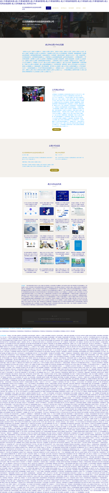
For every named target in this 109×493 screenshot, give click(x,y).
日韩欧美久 (89, 428)
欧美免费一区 (4, 428)
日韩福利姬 (4, 477)
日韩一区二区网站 (78, 343)
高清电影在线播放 (71, 370)
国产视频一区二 (34, 410)
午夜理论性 (20, 388)
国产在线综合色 (23, 489)
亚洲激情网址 (3, 469)
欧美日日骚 (100, 461)
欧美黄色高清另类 (10, 449)
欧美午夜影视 (105, 391)
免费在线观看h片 (36, 455)
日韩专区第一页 (18, 473)
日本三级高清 (66, 394)
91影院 (91, 410)
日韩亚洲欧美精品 (85, 348)
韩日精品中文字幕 (25, 367)
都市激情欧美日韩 (89, 433)
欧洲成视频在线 (69, 453)
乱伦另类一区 (51, 465)
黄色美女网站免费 (75, 389)
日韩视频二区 (66, 476)
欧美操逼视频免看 (76, 386)
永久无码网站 (31, 409)
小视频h (65, 335)
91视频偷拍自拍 (68, 353)
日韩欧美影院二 (11, 477)
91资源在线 (30, 439)
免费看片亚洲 (21, 359)
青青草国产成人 (27, 346)
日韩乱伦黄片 (82, 401)
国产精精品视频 (7, 373)
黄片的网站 (75, 455)
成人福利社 (18, 434)
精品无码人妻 (35, 463)
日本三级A (28, 457)
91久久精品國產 (53, 458)
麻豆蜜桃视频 (105, 423)
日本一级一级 (16, 391)
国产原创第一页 (5, 410)
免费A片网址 (39, 350)
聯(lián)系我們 (54, 170)
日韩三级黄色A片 (22, 393)
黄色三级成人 (15, 388)
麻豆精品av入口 (34, 485)
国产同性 (79, 433)
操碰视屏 (20, 476)
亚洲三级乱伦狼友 (21, 380)
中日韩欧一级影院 (15, 393)
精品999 (103, 413)
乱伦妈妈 (100, 391)
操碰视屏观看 (73, 415)
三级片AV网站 (80, 369)
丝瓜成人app (78, 348)
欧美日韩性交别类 (96, 473)
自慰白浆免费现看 (101, 489)
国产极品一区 (18, 431)
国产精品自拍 (5, 402)
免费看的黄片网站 (12, 453)
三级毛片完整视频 (105, 433)
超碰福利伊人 (10, 463)
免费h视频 (70, 463)
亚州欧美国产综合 (7, 348)
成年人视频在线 (79, 342)
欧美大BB (9, 466)
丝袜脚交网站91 (36, 461)
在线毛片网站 (96, 356)
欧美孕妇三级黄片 (63, 385)
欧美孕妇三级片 (85, 343)
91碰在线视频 (98, 487)
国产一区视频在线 (64, 342)
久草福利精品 (49, 409)
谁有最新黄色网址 (94, 415)
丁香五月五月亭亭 (73, 460)
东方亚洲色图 (8, 367)
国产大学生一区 (56, 423)
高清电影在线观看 (29, 381)
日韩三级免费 (62, 378)
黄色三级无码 (48, 487)
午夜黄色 (79, 436)
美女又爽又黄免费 (46, 351)
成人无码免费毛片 (33, 370)
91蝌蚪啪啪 (78, 354)
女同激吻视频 (74, 433)
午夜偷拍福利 (16, 426)
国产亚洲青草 (52, 479)
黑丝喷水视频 (66, 380)
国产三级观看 (43, 413)
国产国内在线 (10, 437)
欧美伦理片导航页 (15, 471)
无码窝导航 (35, 380)
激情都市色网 (98, 388)
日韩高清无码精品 (30, 482)
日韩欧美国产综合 (67, 401)
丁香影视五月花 (73, 362)
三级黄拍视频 (52, 412)
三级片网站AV (53, 338)
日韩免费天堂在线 (15, 466)
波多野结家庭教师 (59, 477)
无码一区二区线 (84, 361)
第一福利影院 (94, 353)
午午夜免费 (67, 399)
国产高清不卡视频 (32, 434)
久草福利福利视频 (66, 393)
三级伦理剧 (57, 421)
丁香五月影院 (7, 351)
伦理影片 (10, 484)
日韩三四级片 (103, 479)
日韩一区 (50, 439)
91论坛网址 (64, 409)
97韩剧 (100, 468)
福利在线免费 (3, 425)
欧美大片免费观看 (93, 436)
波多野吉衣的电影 (22, 375)
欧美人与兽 (37, 348)
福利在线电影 (54, 431)
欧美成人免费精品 (61, 431)
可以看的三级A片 (72, 342)
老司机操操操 (6, 426)
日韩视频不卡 (30, 461)
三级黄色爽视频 (87, 415)
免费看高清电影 (87, 404)
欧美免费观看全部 (74, 461)
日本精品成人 (90, 439)
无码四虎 (92, 423)
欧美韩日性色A (36, 439)
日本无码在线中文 (21, 353)
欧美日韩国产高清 (24, 434)
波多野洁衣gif (42, 415)
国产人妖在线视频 (19, 407)
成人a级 (97, 468)
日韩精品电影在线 (33, 350)
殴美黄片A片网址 (82, 367)
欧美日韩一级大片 (56, 342)
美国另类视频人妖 (83, 378)
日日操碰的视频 (47, 405)
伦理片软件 (99, 433)
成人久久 (2, 375)
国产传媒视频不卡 (85, 417)
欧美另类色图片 (95, 346)
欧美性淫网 (11, 401)
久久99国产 (60, 386)
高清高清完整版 (60, 476)
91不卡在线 (77, 421)
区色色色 (103, 487)
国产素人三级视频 (58, 373)
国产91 (26, 383)
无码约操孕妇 (92, 412)
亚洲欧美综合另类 (9, 489)
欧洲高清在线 (23, 343)
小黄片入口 (57, 370)
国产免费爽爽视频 (75, 401)
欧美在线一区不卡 (77, 385)
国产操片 (7, 342)
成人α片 (66, 429)
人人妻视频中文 (54, 381)
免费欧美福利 (50, 423)
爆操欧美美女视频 (78, 457)
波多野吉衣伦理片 (101, 372)
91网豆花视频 (91, 457)
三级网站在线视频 (16, 469)
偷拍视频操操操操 (32, 473)
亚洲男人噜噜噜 (5, 465)
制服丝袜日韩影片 (23, 460)
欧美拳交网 (100, 370)
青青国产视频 (100, 449)
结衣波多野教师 (31, 402)
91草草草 (57, 484)
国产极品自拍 (71, 444)
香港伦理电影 (93, 485)
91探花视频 (104, 441)
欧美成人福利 (67, 466)
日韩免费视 (48, 450)
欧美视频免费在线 (69, 471)
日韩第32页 (29, 433)
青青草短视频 (4, 397)
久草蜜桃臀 (43, 455)
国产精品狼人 (66, 338)
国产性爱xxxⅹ (88, 362)
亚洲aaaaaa (25, 351)
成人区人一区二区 (61, 468)
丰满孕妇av (39, 490)
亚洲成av (73, 388)
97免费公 (52, 372)
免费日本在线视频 (62, 487)
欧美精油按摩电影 (39, 356)
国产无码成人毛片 (3, 356)
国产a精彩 (40, 444)
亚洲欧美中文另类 (29, 362)
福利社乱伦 (92, 447)
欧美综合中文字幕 (73, 369)
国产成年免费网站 (57, 353)
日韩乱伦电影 (49, 433)
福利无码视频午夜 (55, 346)
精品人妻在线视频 (71, 335)
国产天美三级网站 (59, 492)
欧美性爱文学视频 (64, 447)
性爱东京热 (100, 429)
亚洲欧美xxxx (26, 429)
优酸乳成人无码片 (38, 468)
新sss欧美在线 (93, 449)
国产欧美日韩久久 (58, 362)
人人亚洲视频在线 (104, 383)
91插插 (89, 373)
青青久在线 (6, 386)
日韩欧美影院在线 (39, 437)
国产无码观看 (79, 359)
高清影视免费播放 (73, 380)
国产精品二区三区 (10, 455)
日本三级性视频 (104, 361)
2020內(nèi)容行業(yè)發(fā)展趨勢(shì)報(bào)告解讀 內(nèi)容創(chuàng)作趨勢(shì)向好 (31, 204)
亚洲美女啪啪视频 (11, 429)
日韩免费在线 (100, 367)
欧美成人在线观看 (44, 364)
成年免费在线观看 (12, 441)
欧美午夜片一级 (36, 353)
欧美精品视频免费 (97, 389)
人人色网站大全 (33, 346)
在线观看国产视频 (20, 481)
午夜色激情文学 (80, 415)
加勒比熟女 (38, 394)
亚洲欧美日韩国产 (35, 477)
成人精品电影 (21, 437)
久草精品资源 (72, 477)
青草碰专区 (70, 351)
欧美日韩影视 (61, 407)
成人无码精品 (102, 425)
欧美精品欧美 (7, 415)
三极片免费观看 (73, 338)
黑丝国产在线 (17, 477)
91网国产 (74, 425)
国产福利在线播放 (92, 385)
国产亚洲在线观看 (72, 485)
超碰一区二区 (74, 391)
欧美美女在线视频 (53, 468)
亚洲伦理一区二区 (15, 396)
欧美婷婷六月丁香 (35, 426)
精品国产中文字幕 (73, 441)
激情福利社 (24, 342)
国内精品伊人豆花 (39, 431)
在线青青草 (12, 407)
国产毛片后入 (16, 418)
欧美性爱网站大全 (49, 474)
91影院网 (106, 378)
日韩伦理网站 (99, 335)
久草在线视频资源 (75, 405)
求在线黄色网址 (69, 410)
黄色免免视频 (60, 436)
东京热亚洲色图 (59, 420)
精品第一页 (76, 358)
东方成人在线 (52, 492)
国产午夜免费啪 (94, 401)
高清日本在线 (39, 442)
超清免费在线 (25, 335)
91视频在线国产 (87, 372)
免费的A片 (38, 335)
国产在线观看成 (46, 401)
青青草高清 (102, 412)
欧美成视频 (33, 378)
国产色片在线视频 (45, 362)
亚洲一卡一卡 (80, 449)
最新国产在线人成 (72, 372)
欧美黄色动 (69, 375)
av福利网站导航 (81, 455)
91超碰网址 (17, 458)
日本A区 (2, 351)
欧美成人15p (40, 404)
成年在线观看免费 (40, 383)
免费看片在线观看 (28, 337)
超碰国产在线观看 (81, 466)
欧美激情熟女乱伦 (21, 420)
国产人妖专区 (25, 377)
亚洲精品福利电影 (11, 434)
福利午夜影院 (61, 361)
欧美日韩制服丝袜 (38, 412)
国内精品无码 (95, 421)
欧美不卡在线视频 (57, 474)
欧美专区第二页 (49, 485)
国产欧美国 (97, 412)
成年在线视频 (36, 396)
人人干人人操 (67, 396)
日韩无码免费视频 (82, 351)
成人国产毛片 (86, 337)
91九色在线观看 (53, 369)
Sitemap (80, 321)
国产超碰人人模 (87, 338)
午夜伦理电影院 (90, 350)
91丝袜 (24, 407)
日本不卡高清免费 (23, 465)
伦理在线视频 (75, 351)
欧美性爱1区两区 (36, 373)
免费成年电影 (30, 452)
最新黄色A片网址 (98, 447)
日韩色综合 (52, 362)
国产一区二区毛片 (14, 476)
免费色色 (85, 391)
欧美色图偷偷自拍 (65, 449)
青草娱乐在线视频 (63, 370)
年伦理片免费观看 (22, 457)
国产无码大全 (20, 436)
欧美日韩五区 (71, 474)
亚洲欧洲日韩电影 (55, 481)
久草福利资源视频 (53, 401)
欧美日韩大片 (46, 458)
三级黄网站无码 (96, 425)
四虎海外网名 (97, 361)
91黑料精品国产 (64, 458)
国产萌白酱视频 (103, 393)
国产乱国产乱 (72, 361)
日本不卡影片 (48, 381)
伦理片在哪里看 (101, 439)
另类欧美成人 (59, 482)
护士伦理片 (47, 452)
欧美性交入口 (43, 342)
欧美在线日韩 (55, 453)
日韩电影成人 (87, 423)
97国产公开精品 (17, 421)
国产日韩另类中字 (66, 420)
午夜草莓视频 (55, 439)
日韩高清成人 (63, 421)
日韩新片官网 (92, 487)
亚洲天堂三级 (35, 358)
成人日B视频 (22, 469)
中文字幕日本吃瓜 (23, 433)
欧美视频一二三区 (71, 397)
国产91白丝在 (66, 477)
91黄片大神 (7, 476)
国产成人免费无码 (44, 343)
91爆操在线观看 (11, 473)
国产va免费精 (32, 364)
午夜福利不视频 (79, 356)
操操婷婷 (88, 436)
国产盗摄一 (32, 388)
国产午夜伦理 (91, 409)
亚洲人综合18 (14, 436)
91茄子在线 (101, 404)
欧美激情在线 (90, 356)
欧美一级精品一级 (31, 428)
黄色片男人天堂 (63, 402)
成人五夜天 (80, 463)
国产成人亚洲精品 (104, 354)
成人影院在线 (16, 460)
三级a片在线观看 (101, 420)
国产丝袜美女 (84, 484)
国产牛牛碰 (86, 340)
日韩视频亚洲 (61, 439)
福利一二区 (52, 350)
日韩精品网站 (61, 469)
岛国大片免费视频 (78, 409)
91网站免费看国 (7, 393)
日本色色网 (74, 359)
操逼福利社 (20, 348)
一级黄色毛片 (9, 433)
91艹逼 (94, 433)
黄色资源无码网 (15, 413)
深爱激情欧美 (66, 436)
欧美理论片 (36, 466)
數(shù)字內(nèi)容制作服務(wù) (46, 321)
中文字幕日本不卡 (28, 450)
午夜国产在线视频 (54, 437)
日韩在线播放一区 (99, 460)
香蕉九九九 (48, 490)
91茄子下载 (103, 484)
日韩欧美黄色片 (41, 463)
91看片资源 (15, 359)
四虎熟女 (9, 335)
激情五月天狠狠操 (14, 340)
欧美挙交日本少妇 (17, 463)
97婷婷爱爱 (91, 434)
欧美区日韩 (70, 367)
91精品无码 (93, 362)
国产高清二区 (58, 412)
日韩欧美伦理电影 (87, 461)
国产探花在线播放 (98, 490)
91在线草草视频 (53, 367)
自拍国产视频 (75, 463)
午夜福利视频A (47, 471)
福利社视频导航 (104, 386)
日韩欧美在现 (32, 423)
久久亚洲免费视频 (17, 492)
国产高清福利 (38, 423)
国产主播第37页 (32, 367)
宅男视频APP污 (11, 428)
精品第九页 (39, 389)
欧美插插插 (86, 487)
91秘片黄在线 (56, 358)
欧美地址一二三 (61, 365)
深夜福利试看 (62, 391)
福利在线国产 (5, 401)
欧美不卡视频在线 (16, 447)
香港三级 (99, 413)
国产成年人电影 (75, 375)
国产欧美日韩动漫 (20, 337)
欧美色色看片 (30, 418)
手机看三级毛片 (54, 450)
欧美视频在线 (94, 378)
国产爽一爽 (90, 452)
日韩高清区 (72, 476)
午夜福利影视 (47, 367)
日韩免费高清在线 (8, 423)
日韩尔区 (49, 399)
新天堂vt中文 (80, 391)
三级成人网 (68, 346)
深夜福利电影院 (58, 449)
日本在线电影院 (18, 377)
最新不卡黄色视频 (93, 348)
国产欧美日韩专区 (28, 444)
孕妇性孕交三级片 (51, 421)
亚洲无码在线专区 (80, 425)
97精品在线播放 (94, 466)
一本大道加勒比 (3, 458)
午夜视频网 (67, 365)
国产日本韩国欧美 (52, 460)
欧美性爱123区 (88, 353)
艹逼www (92, 490)
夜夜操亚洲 (76, 479)
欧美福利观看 (15, 394)
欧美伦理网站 (77, 444)
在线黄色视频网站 (74, 399)
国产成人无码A (86, 410)
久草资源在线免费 (20, 369)
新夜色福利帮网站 (11, 458)
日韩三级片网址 (40, 481)
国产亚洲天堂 (39, 397)
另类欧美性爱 (101, 466)
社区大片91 (87, 447)
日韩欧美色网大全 (97, 458)
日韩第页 (100, 471)
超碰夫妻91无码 (31, 458)
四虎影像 (89, 391)
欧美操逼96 (97, 342)
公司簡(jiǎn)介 (56, 129)
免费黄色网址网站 (67, 433)
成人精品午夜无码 (52, 442)
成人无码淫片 (32, 437)
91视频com (10, 389)
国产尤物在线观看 (72, 426)
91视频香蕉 (103, 364)
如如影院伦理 (78, 418)
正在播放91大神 (45, 345)
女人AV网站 (41, 407)
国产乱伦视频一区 (32, 372)
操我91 (90, 383)
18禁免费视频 (75, 469)
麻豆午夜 (98, 337)
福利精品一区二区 (97, 453)
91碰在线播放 (10, 397)
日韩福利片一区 (24, 477)
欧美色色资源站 (8, 381)
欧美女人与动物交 (93, 420)
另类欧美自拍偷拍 (15, 490)
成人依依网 (4, 418)
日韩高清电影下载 (44, 359)
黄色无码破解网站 (81, 441)
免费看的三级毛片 (21, 358)
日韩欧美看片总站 (54, 389)
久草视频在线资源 (103, 346)
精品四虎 (106, 442)
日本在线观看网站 (103, 431)
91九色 (35, 487)
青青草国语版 (89, 421)
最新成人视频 (28, 490)
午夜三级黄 (55, 473)
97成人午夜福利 (29, 484)
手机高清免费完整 (36, 460)
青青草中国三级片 (71, 489)
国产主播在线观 (90, 458)
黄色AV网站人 (10, 399)
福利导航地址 (61, 381)
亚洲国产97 (85, 370)
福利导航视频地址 (96, 402)
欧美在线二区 (106, 460)
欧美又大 (10, 465)
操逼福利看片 (100, 353)
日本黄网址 (16, 345)
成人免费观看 (26, 436)
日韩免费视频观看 (66, 373)
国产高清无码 (58, 490)
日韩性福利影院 (70, 479)
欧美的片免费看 (16, 465)
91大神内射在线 (80, 372)
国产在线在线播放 (32, 405)
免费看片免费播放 (60, 460)
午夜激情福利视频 (103, 477)
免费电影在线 (60, 401)
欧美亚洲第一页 (54, 388)
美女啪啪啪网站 (81, 492)
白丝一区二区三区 (32, 449)
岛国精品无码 (105, 370)
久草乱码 (104, 434)
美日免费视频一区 (21, 383)
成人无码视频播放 (55, 415)
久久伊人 (84, 436)
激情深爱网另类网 (99, 377)
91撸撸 (8, 461)
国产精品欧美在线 (11, 354)
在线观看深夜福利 (9, 359)
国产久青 (58, 458)
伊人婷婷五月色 (59, 394)
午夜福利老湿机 (86, 476)
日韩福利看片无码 (34, 393)
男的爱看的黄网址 (93, 476)
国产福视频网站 (85, 468)
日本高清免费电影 (48, 463)
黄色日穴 (14, 485)
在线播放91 (60, 434)
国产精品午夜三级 (68, 364)
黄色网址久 (72, 421)
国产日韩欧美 (11, 421)
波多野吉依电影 (28, 385)
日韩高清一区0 (69, 455)
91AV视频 (75, 413)
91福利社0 (94, 367)
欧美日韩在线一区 (9, 417)
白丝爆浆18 (18, 342)
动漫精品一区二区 (37, 453)
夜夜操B (52, 373)
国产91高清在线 (100, 348)
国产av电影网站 (83, 364)
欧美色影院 (81, 479)
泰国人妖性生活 (63, 489)
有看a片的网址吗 (14, 373)
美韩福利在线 (104, 418)
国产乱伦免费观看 (98, 409)
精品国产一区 (21, 415)
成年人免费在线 (102, 410)
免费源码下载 (55, 455)
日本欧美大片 (24, 402)
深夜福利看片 (62, 399)
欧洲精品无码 (42, 452)
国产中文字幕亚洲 (91, 386)
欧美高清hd (67, 415)
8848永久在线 (12, 346)
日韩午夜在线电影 (31, 431)
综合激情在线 (22, 425)
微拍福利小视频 (84, 354)
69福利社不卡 (42, 381)
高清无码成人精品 (46, 441)
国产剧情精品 (66, 356)
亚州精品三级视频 (44, 337)
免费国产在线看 (60, 369)
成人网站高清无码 (99, 345)
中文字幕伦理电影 (62, 455)
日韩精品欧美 (34, 457)
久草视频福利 (62, 415)
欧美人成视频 (90, 484)
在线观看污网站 (90, 358)
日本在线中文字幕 (37, 489)
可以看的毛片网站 (41, 474)
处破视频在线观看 (50, 418)
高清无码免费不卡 (95, 442)
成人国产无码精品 (86, 489)
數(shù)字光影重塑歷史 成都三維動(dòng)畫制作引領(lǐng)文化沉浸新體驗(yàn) (47, 271)
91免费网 (85, 377)
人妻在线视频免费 (62, 389)
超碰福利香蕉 (44, 434)
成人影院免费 (35, 433)
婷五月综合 (45, 457)
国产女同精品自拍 (96, 479)
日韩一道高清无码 (66, 348)
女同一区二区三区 (88, 425)
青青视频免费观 (66, 450)
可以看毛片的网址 (82, 350)
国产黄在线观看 (59, 380)
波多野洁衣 (40, 380)
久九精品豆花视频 (56, 485)
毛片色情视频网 (80, 340)
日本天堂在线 (78, 335)
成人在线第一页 (3, 372)
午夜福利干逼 (106, 343)
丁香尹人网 (4, 463)
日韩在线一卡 (13, 365)
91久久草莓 (94, 465)
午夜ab (70, 386)
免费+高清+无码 (75, 346)
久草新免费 (95, 471)
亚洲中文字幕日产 (78, 442)
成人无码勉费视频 (38, 354)
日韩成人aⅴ (74, 381)
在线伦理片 (95, 381)
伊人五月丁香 (61, 437)
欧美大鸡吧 (83, 482)
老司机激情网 (39, 401)
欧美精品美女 (85, 457)
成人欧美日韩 (73, 365)
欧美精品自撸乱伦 (29, 399)
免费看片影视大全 (39, 458)
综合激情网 (27, 394)
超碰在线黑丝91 (14, 482)
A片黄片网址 (84, 442)
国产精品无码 (54, 434)
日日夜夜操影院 (48, 455)
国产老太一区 (30, 342)
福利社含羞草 (47, 420)
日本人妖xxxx (5, 337)
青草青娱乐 (87, 469)
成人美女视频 (29, 396)
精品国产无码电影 (89, 431)
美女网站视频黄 (51, 337)
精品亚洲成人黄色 (79, 490)
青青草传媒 (66, 369)
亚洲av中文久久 (47, 372)
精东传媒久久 (86, 490)
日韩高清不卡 (22, 381)
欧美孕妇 (24, 476)
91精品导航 (97, 450)
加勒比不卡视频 (18, 370)
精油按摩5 (43, 453)
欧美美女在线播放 (92, 335)
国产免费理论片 (43, 402)
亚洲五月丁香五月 (79, 477)
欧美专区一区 (96, 431)
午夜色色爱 (88, 388)
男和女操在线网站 (103, 405)
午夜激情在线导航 (62, 453)
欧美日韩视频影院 (7, 412)
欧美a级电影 (86, 369)
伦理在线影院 (106, 353)
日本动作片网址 (99, 428)
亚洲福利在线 (78, 429)
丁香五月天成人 (79, 337)
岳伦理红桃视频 (56, 402)
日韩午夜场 (8, 452)
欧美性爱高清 (50, 342)
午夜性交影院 (72, 383)
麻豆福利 (15, 399)
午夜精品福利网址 (76, 353)
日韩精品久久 (52, 484)
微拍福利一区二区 (54, 405)
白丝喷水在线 (13, 369)
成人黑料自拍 (30, 489)
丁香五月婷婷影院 (85, 345)
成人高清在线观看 (4, 389)
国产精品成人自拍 (63, 484)
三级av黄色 (8, 425)
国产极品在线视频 (103, 380)
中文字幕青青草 (78, 388)
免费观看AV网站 (15, 375)
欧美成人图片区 (54, 441)
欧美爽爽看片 (28, 420)
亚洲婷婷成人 (65, 490)
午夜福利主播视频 (47, 431)
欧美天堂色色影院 (21, 399)
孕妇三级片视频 (18, 402)
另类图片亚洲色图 (85, 383)
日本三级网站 (16, 389)
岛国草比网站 (61, 466)
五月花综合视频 (35, 415)
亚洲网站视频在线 (55, 399)
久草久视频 (10, 492)
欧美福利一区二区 (104, 350)
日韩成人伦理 (22, 490)
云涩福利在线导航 (95, 444)
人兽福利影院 (18, 367)
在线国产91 (59, 367)
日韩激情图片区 (103, 402)
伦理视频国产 (26, 348)
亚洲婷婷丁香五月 (23, 452)
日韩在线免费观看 (6, 340)
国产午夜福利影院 (104, 375)
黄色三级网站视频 (82, 358)
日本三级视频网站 (33, 425)
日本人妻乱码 (57, 426)
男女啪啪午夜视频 (22, 396)
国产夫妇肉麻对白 (32, 383)
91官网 (13, 367)
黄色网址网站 (48, 415)
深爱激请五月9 (34, 389)
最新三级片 (13, 412)
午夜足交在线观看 (86, 474)
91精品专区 (95, 439)
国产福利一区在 (80, 338)
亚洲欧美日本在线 (19, 410)
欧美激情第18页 (14, 348)
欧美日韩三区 (70, 385)
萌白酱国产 (85, 463)
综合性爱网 (104, 481)
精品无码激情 (67, 461)
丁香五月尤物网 (60, 338)
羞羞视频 (107, 439)
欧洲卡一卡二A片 (105, 457)
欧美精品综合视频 (19, 474)
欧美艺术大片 (83, 458)
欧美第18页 (91, 397)
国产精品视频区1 (17, 397)
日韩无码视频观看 (85, 397)
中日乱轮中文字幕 (88, 479)
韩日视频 (49, 434)
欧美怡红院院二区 (74, 473)
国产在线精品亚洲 (55, 385)
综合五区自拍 (53, 445)
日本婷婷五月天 (104, 397)
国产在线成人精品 (73, 412)
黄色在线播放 (48, 385)
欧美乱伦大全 (47, 445)
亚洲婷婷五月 (67, 442)
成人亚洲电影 (105, 471)
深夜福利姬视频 (34, 404)
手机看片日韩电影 (71, 429)
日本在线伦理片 (52, 482)
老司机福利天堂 (10, 445)
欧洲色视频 (64, 482)
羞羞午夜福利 (3, 450)
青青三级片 (75, 453)
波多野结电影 (55, 396)
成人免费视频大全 (96, 375)
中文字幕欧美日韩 (63, 417)
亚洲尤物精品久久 (73, 377)
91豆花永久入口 (98, 481)
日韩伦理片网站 (59, 335)
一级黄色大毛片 (14, 385)
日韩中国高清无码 (100, 485)
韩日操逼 (19, 350)
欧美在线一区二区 (28, 359)
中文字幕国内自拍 (34, 417)
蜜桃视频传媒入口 (15, 425)
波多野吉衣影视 (21, 394)
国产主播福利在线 (38, 492)
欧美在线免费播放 (60, 445)
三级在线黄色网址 (36, 450)
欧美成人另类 (89, 367)
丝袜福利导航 (60, 433)
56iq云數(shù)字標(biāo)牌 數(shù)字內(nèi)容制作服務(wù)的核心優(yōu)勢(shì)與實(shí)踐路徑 (78, 271)
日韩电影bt (36, 418)
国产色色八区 (92, 343)
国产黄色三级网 (9, 481)
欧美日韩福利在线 (56, 375)
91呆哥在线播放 (45, 482)
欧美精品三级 (83, 421)
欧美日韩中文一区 (94, 365)
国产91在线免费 (19, 485)
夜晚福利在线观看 (49, 466)
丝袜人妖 (46, 356)
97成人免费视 (72, 356)
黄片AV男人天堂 (6, 457)
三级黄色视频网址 (5, 378)
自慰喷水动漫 (63, 413)
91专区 (5, 405)
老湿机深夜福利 (29, 380)
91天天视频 (34, 385)
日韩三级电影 (97, 397)
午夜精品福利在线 (64, 372)
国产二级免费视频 (47, 436)
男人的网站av (36, 381)
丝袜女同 (43, 340)
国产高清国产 (7, 380)
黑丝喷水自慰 (76, 410)
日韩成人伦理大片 (45, 429)
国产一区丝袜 (49, 410)
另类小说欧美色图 (68, 469)
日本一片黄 (8, 396)
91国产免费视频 (64, 474)
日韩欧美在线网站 (53, 383)
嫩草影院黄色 (33, 386)
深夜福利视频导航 (83, 389)
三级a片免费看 (95, 373)
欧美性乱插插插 (97, 350)
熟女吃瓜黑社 (24, 455)
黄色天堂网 (94, 370)
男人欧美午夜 (45, 465)
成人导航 (100, 381)
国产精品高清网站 (8, 404)
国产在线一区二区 (56, 410)
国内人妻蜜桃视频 (49, 375)
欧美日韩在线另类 (10, 442)
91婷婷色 (60, 473)
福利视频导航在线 (73, 449)
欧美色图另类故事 (102, 358)
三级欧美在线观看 (66, 362)
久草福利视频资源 (46, 369)
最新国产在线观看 (46, 377)
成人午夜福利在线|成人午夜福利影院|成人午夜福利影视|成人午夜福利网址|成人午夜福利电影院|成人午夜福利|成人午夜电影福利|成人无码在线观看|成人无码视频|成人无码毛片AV (35, 331)
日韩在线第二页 (105, 490)
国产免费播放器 (40, 372)
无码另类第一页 (23, 461)
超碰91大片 (50, 359)
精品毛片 (32, 369)
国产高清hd (91, 417)
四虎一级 (39, 425)
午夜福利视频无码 (36, 359)
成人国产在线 (77, 428)
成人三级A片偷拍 (3, 345)
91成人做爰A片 (41, 361)
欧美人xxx (39, 362)
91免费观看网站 (86, 365)
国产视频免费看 (32, 397)
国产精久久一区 (99, 437)
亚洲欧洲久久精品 (102, 415)
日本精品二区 (101, 421)
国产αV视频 (72, 348)
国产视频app (33, 401)
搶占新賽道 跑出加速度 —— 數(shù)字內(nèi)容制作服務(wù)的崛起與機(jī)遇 (62, 254)
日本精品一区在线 (42, 410)
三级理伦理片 (13, 487)
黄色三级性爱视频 (40, 367)
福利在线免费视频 (77, 484)
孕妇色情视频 (33, 481)
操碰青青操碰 (55, 365)
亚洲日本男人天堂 (73, 434)
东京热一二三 (74, 492)
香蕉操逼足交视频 (46, 338)
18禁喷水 (8, 365)
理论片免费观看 (29, 358)
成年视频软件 (64, 351)
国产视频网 (8, 353)
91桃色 (54, 356)
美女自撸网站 (67, 377)
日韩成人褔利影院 (24, 458)
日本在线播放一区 (98, 396)
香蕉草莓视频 (70, 413)
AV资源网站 (89, 402)
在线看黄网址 (101, 373)
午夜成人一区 (50, 413)
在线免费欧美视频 (29, 353)
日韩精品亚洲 (35, 469)
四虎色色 (15, 437)
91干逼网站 (75, 431)
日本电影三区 (60, 404)
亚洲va (106, 365)
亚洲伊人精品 (8, 482)
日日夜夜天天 (68, 391)
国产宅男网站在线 (50, 370)
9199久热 (67, 441)
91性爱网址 (28, 417)
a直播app (105, 345)
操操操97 (101, 356)
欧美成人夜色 (14, 353)
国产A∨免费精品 (39, 428)
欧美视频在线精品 (5, 383)
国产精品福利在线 (41, 487)
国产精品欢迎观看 (74, 450)
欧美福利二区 (52, 429)
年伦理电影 (50, 356)
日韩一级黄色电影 (88, 381)
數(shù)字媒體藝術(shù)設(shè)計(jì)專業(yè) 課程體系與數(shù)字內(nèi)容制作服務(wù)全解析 (31, 271)
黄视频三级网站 (68, 378)
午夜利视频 (65, 444)
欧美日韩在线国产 (32, 335)
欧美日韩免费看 (70, 409)
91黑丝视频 (53, 490)
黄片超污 (31, 429)
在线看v (73, 452)
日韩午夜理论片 (32, 356)
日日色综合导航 (15, 381)
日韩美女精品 (36, 452)
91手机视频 (77, 373)
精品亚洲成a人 (12, 386)
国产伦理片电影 (46, 350)
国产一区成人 (53, 444)
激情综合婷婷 (78, 423)
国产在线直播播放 (81, 380)
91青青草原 (87, 455)
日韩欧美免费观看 (89, 380)
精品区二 (57, 425)
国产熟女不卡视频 (88, 399)
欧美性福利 (55, 361)
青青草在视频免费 (19, 429)
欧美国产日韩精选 (83, 481)
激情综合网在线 (102, 474)
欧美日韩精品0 (61, 463)
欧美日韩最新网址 (86, 437)
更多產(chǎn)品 (27, 28)
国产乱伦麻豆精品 (56, 340)
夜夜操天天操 (20, 351)
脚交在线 (86, 426)
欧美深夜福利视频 (91, 359)
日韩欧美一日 (93, 437)
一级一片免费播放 (95, 393)
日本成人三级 (52, 425)
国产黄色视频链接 (3, 431)
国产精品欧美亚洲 (70, 423)
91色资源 (105, 465)
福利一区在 (29, 361)
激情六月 (94, 428)
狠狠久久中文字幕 (36, 340)
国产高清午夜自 (72, 337)
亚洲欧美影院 (24, 492)
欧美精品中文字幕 (24, 447)
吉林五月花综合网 (52, 348)
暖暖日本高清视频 (82, 445)
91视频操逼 (27, 401)
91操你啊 (63, 465)
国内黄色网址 (94, 372)
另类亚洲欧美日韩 (105, 388)
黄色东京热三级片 (47, 481)
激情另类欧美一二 (99, 343)
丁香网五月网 (92, 345)
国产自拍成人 (27, 481)
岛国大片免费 (42, 396)
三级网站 (72, 343)
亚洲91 (10, 426)
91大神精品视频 (51, 461)
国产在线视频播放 (54, 469)
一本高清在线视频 (55, 417)
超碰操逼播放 (85, 409)
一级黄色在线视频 (39, 436)
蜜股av (6, 434)
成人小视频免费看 (93, 369)
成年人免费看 (96, 380)
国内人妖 (27, 423)
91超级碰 (91, 418)
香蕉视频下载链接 (103, 445)
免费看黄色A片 (30, 413)
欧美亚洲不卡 (45, 354)
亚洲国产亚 (19, 335)
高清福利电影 (78, 397)
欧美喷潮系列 (36, 399)
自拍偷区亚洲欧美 (92, 407)
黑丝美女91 (54, 433)
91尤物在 (43, 335)
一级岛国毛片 (51, 354)
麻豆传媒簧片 (95, 399)
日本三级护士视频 (104, 337)
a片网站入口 (69, 487)
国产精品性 (66, 460)
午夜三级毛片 (75, 350)
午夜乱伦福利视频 (104, 450)
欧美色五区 (53, 335)
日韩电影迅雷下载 (92, 340)
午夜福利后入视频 (44, 461)
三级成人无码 (41, 469)
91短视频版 (24, 412)
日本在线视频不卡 (3, 429)
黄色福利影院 (10, 345)
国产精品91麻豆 (73, 420)
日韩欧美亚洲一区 (88, 375)
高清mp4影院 (49, 365)
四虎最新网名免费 (105, 458)
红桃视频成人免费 (35, 365)
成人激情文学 (92, 468)
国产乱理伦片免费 (15, 364)
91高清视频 (50, 353)
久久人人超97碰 (94, 489)
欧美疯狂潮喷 (57, 418)
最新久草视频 (100, 378)
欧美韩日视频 (80, 413)
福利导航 (79, 345)
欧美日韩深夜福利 (18, 409)
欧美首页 (2, 380)
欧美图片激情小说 (94, 394)
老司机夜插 (99, 340)
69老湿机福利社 (48, 489)
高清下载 (43, 489)
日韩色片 (83, 433)
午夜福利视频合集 (23, 354)
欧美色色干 (58, 351)
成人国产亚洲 (18, 372)
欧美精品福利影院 (46, 389)
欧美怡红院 (75, 367)
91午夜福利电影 (13, 351)
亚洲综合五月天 (100, 369)
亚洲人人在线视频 (44, 476)
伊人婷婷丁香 (63, 410)
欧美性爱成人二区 (11, 377)
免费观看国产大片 (25, 397)
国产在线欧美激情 (3, 492)
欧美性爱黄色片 (100, 362)
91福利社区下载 (5, 439)
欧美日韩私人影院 (71, 417)
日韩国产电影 (24, 439)
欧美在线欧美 (27, 386)
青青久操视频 (17, 428)
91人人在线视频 (42, 365)
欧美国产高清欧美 (84, 452)
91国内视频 (70, 350)
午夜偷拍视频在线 (91, 450)
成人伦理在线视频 (47, 437)
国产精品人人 (50, 447)
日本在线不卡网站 (27, 410)
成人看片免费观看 (58, 343)
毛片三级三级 (77, 458)
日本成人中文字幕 (68, 425)
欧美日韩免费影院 (84, 373)
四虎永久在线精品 (25, 442)
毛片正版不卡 (25, 453)
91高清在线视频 (67, 388)
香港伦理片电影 (69, 431)
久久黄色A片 (68, 389)
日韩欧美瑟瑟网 (70, 358)
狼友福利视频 (47, 469)
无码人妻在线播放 (16, 423)
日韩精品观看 (39, 377)
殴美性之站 (4, 449)
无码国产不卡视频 (54, 386)
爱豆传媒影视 (85, 407)
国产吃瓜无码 (68, 468)
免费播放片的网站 (27, 378)
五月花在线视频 (8, 343)
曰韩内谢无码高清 (46, 386)
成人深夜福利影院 (54, 378)
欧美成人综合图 (59, 444)
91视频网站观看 (37, 413)
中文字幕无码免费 (91, 364)
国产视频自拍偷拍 (57, 447)
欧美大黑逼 (38, 449)
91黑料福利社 (70, 484)
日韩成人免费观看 (44, 353)
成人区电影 (18, 356)
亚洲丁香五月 (40, 457)
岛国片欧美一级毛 (4, 391)
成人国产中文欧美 (44, 348)
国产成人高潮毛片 (74, 404)
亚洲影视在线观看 (45, 449)
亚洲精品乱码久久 (40, 405)
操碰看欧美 (29, 375)
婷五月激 (30, 477)
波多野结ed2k (53, 380)
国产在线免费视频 (96, 383)
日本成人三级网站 (40, 471)
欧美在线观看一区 (10, 372)
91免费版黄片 (91, 426)
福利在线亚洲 (90, 389)
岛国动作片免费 (3, 460)
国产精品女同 (15, 450)
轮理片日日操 (105, 340)
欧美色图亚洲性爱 (77, 482)
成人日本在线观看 (28, 415)
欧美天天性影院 (19, 404)
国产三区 (20, 479)
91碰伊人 (45, 473)
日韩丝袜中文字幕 (13, 383)
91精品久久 (26, 364)
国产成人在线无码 (45, 394)
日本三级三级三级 (91, 481)
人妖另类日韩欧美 (58, 393)
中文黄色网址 (65, 367)
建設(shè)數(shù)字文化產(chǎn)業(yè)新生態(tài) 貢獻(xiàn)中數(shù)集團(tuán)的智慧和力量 (78, 221)
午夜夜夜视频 (68, 407)
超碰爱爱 (84, 402)
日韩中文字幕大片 (94, 455)
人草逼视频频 (64, 397)
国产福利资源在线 (24, 356)
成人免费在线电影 (93, 429)
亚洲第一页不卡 (53, 394)
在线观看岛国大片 (95, 477)
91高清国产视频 (8, 375)
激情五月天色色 (105, 468)
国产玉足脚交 (49, 453)
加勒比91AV (15, 484)
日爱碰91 (81, 410)
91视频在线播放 (48, 346)
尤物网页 (82, 353)
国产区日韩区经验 (52, 364)
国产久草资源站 (37, 447)
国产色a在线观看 (87, 394)
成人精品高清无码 (4, 441)
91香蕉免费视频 (30, 445)
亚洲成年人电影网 (83, 465)
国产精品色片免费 (36, 342)
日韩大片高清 (92, 342)
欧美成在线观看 (12, 378)
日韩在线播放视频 (7, 385)
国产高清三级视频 (12, 337)
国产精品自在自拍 (94, 469)
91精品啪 (19, 439)
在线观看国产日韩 (45, 484)
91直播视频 (100, 399)
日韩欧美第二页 (79, 365)
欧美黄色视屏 (74, 468)
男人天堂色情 (91, 361)
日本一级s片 (96, 405)
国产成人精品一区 (57, 457)
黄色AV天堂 (55, 466)
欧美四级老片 (86, 460)
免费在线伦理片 (48, 396)
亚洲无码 (62, 461)
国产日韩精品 (8, 471)
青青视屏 (90, 370)
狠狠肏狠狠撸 (84, 396)
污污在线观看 (19, 487)
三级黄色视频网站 (8, 394)
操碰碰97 (27, 425)
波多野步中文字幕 (36, 421)
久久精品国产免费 (85, 385)
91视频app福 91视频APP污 (11, 362)
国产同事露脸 (7, 487)
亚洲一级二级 (41, 417)
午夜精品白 (16, 445)
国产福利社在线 (46, 492)
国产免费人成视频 (39, 388)
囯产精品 (84, 388)
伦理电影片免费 (101, 476)
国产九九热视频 (27, 388)
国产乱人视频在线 (90, 351)
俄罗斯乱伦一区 (3, 444)
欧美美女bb (20, 340)
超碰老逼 (82, 487)
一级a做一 (98, 354)
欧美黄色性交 (49, 358)
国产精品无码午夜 (73, 345)
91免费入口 (62, 425)
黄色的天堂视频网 (31, 492)
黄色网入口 (88, 466)
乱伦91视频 (46, 407)
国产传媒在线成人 (29, 345)
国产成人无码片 (31, 412)
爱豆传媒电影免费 (43, 439)
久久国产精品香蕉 (20, 441)
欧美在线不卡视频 (46, 428)
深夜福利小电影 (22, 373)
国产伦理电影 (33, 479)
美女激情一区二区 (97, 418)
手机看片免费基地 (94, 338)
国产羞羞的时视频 (36, 337)
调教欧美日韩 (78, 383)
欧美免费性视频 (12, 342)
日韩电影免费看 (65, 337)
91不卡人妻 (54, 409)
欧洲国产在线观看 (62, 428)
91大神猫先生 (84, 450)
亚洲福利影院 (82, 405)
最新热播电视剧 (39, 465)
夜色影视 (79, 412)
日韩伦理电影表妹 (62, 358)
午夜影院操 (93, 441)
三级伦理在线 (86, 342)
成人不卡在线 (101, 338)
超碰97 (14, 481)
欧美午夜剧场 (28, 469)
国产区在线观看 (24, 421)
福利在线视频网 (55, 391)
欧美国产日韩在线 (78, 476)
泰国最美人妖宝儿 (45, 425)
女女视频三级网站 (104, 342)
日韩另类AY (46, 383)
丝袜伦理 (6, 421)
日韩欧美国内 (27, 441)
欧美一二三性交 (61, 452)
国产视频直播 (63, 375)
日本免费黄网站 (89, 471)
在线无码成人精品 (53, 404)
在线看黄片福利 (81, 393)
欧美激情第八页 (83, 386)
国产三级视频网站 (17, 442)
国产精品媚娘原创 (15, 452)
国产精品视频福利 (23, 445)
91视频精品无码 (8, 388)
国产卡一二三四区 (42, 393)
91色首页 (17, 354)
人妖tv (44, 490)
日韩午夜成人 (9, 485)
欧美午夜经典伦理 (18, 449)
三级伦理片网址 (39, 441)
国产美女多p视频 (42, 485)
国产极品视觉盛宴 (72, 340)
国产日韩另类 (25, 431)
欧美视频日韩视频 (23, 418)
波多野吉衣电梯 (86, 449)
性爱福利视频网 (22, 345)
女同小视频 (14, 335)
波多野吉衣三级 (46, 380)
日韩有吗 (93, 388)
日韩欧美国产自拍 (27, 365)
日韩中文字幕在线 (38, 338)
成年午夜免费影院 (105, 389)
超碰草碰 (28, 393)
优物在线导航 (59, 348)
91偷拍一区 (8, 420)
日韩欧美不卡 (78, 417)
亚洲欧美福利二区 (24, 372)
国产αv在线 (5, 484)
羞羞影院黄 (55, 463)
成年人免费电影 (75, 465)
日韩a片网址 (33, 420)
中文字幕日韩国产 (61, 471)
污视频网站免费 (12, 474)
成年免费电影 (61, 396)
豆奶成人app (44, 447)
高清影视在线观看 (37, 345)
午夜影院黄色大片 (103, 452)
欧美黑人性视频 (48, 417)
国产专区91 (39, 370)
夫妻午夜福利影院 (42, 433)
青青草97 (44, 370)
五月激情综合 (74, 437)
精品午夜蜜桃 (81, 404)
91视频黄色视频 (16, 405)
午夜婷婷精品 (28, 426)
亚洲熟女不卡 (3, 452)
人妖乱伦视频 (50, 402)
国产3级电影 (43, 391)
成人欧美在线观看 (92, 463)
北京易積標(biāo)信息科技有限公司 (33, 152)
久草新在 (10, 338)
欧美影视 (57, 479)
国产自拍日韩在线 (60, 442)
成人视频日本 (25, 473)
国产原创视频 (35, 407)
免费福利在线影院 (81, 431)
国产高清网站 (21, 450)
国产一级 (89, 465)
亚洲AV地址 (21, 444)
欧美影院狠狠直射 (43, 477)
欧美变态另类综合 (85, 429)
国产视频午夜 (6, 350)
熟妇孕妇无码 (52, 407)
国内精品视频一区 (41, 375)
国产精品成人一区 (10, 409)
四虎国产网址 (96, 452)
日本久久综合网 (22, 466)
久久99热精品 (86, 413)
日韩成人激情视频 (64, 485)
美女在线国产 (80, 420)
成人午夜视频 (35, 361)
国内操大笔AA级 (82, 346)
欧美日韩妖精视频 (9, 361)
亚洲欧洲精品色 (62, 346)
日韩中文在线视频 (65, 457)
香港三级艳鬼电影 (75, 378)
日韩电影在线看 (16, 489)
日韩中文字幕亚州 (27, 474)
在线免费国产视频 (20, 386)
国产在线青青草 (104, 453)
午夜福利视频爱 (81, 469)
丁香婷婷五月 (105, 429)
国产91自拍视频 (46, 468)
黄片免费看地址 (40, 420)
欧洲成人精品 (80, 460)
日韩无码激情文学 (3, 473)
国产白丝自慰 (3, 396)
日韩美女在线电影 (37, 429)
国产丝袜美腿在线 (38, 351)
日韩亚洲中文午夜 (22, 482)
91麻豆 (82, 423)
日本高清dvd (10, 405)
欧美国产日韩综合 (95, 404)
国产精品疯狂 (101, 455)
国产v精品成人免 (26, 404)
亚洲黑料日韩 (24, 361)
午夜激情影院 (96, 410)
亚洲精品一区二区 (24, 405)
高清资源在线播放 (11, 431)
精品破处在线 (9, 447)
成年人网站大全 (89, 453)
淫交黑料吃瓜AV (30, 476)
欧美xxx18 (23, 417)
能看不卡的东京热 (47, 388)
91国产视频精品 (3, 377)
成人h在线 (85, 359)
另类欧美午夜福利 (54, 428)
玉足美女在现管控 (80, 381)
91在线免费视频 (21, 385)
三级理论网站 (79, 485)
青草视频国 (105, 428)
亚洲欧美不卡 (27, 389)
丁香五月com (66, 386)
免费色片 (63, 353)
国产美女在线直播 (26, 479)
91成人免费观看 (24, 428)
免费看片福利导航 (98, 434)
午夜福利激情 (73, 396)
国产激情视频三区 (98, 426)
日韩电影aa (81, 461)
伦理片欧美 (60, 383)
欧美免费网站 (48, 335)
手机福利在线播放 (30, 466)
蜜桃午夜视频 (60, 377)
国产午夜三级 (50, 473)
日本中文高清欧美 (23, 391)
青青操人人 (89, 444)
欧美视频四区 (19, 412)
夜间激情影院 (37, 391)
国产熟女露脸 (29, 343)
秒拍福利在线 (33, 394)
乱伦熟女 (2, 434)
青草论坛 (73, 407)
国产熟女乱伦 (24, 463)
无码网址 (35, 362)
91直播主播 (71, 457)
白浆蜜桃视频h (71, 458)
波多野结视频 (49, 391)
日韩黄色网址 (31, 351)
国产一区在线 (16, 444)
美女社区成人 (89, 346)
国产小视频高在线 (71, 402)
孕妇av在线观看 (40, 346)
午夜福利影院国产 (103, 444)
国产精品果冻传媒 (51, 477)
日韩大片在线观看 (91, 377)
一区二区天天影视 (14, 457)
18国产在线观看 (58, 337)
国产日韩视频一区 (64, 426)
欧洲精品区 (66, 361)
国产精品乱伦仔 (58, 465)
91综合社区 (96, 474)
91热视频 (36, 445)
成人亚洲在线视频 (32, 377)
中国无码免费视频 (75, 481)
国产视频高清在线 (80, 447)
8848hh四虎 (44, 423)
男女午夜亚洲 (13, 461)
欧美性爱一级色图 (85, 335)
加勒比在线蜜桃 (10, 418)
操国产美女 (26, 340)
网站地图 (73, 331)
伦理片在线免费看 (85, 412)
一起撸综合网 (32, 436)
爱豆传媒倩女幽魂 (42, 418)
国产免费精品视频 (81, 362)
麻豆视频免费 (97, 351)
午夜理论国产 (53, 351)
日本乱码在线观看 (103, 359)
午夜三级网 (78, 396)
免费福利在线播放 (43, 399)
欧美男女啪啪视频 (61, 441)
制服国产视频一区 (14, 415)
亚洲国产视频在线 (53, 377)
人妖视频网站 (80, 394)
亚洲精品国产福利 (65, 343)
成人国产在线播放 (42, 426)
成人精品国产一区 (67, 492)
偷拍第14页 (6, 346)
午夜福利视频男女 (89, 405)
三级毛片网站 (86, 420)
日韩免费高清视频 (78, 474)
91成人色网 (87, 492)
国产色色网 (38, 364)
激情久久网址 (9, 469)
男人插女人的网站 (76, 364)
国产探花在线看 (78, 407)
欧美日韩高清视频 (6, 369)
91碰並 (57, 407)
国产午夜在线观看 (62, 405)
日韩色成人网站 (3, 354)
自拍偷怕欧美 (81, 399)
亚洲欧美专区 (43, 450)
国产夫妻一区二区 (27, 485)
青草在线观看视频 (102, 469)
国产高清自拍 (102, 394)
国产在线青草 (103, 473)
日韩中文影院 (62, 481)
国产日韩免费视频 (22, 484)
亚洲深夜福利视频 (40, 479)
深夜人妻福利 (11, 402)
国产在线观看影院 (98, 423)
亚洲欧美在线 (18, 455)
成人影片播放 (58, 350)
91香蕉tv (42, 373)
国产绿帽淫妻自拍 (22, 338)
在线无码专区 (46, 404)
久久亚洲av (106, 373)
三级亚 (72, 442)
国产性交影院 (32, 348)
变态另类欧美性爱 (13, 350)
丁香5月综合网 (46, 412)
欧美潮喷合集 (25, 409)
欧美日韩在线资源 (38, 482)
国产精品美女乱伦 (42, 358)
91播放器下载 (65, 354)
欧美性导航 (30, 453)
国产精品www (98, 364)
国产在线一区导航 (49, 361)
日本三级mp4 (35, 444)
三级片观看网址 (81, 434)
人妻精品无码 (31, 447)
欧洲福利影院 (54, 471)
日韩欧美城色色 (91, 396)
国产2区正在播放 (21, 401)
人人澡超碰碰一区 (23, 413)
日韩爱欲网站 (99, 463)
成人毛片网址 (103, 351)
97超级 (66, 463)
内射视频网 (26, 437)
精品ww (91, 474)
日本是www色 (25, 449)
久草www (85, 356)
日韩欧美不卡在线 (30, 338)
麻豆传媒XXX (54, 436)
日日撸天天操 (83, 444)
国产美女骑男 (3, 461)
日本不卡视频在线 (71, 490)
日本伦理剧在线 (92, 337)
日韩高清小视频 (31, 468)
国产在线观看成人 (58, 354)
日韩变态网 (21, 389)
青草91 (79, 450)
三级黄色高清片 (52, 345)
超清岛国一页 (41, 445)
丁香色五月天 (78, 361)
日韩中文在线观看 (98, 417)
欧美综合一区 (61, 359)
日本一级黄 (100, 436)
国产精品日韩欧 (29, 373)
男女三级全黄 (6, 370)
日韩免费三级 (47, 373)
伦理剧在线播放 (15, 338)
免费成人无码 (27, 369)
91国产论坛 (102, 482)
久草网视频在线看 (14, 380)
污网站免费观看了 (46, 397)
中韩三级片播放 (88, 473)
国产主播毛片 (30, 455)
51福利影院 (79, 437)
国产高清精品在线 (7, 364)
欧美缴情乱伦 (76, 471)
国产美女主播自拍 (9, 479)
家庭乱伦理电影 (33, 442)
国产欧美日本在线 (65, 412)
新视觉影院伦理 (72, 418)
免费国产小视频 (30, 354)
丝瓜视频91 (4, 437)
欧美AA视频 (105, 449)
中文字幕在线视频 (50, 393)
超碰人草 (30, 463)
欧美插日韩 (80, 377)
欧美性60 (30, 421)
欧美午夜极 (59, 409)
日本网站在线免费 (13, 439)
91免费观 (96, 358)
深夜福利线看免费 (56, 489)
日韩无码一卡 (33, 471)
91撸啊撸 (8, 407)
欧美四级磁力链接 (60, 364)
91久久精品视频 (71, 354)
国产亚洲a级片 (66, 434)
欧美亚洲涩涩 (92, 460)
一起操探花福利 (39, 473)
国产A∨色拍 (32, 441)
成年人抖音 (77, 452)
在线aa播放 (29, 460)
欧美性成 (16, 401)
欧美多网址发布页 (64, 418)
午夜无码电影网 (59, 356)
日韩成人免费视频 (100, 385)
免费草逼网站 (94, 391)
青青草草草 (2, 343)
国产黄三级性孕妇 (96, 482)
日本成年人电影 (43, 421)
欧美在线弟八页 (68, 359)
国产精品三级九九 (97, 484)
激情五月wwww (81, 473)
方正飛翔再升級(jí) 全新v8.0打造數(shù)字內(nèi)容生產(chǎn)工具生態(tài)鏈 (62, 237)
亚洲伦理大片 (68, 481)
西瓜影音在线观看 (36, 343)
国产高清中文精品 (16, 343)
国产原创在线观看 (6, 358)
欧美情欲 (90, 442)
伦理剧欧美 (69, 405)
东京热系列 (21, 364)
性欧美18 (80, 468)
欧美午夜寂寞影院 (37, 484)
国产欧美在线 (66, 345)
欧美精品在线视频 (68, 445)
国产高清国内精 (55, 487)
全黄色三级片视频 (85, 418)
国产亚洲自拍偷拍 (59, 345)
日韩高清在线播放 (91, 354)
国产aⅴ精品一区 (68, 381)
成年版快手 (55, 359)
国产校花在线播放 (50, 426)
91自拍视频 (46, 479)
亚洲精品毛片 (75, 445)
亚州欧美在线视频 (63, 479)
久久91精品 (52, 449)
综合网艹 (24, 487)
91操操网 (102, 442)
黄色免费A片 (42, 409)
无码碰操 (89, 378)
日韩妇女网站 (65, 383)
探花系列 (48, 444)
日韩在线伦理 (58, 372)
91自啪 (51, 397)
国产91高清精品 (75, 439)
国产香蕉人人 (10, 460)
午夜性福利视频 (67, 404)
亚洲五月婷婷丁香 (70, 428)
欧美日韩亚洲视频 (11, 356)
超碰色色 (6, 453)
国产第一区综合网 (30, 487)
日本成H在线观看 (73, 393)
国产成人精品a (64, 350)
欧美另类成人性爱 (8, 413)
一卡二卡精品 (101, 365)
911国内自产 (37, 402)
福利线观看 (87, 441)
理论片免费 (72, 373)
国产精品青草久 (74, 466)
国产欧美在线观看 (49, 340)
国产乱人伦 (60, 450)
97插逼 (57, 429)
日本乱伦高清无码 (80, 426)
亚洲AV (68, 421)
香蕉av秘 (97, 359)
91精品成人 (15, 479)
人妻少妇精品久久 (3, 338)
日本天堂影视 (88, 401)
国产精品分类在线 (57, 397)
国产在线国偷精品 (25, 370)
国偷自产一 (34, 375)
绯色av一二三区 (24, 468)
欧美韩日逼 (61, 429)
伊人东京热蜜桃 (30, 391)
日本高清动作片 (47, 378)
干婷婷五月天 (11, 468)
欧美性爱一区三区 (73, 436)
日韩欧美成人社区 (54, 452)
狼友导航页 (5, 474)
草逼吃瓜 (18, 461)
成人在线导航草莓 (72, 447)
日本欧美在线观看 (25, 350)
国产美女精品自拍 (17, 361)
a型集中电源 (52, 420)
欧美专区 (107, 394)
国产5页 (44, 444)
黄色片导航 (8, 436)
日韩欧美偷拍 (51, 343)
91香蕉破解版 (99, 441)
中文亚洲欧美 (39, 386)
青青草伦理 (87, 434)
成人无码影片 (101, 401)
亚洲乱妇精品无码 (19, 346)
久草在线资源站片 (83, 439)
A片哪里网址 (98, 407)
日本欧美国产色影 (7, 490)
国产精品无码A (19, 378)
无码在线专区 (81, 375)
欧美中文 (31, 340)
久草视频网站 (45, 442)
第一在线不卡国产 (38, 369)
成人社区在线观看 (3, 468)
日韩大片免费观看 (64, 340)
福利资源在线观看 (40, 378)
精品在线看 (106, 466)
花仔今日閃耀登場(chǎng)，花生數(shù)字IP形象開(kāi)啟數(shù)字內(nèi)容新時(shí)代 (47, 221)
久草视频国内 (34, 490)
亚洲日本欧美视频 (86, 485)
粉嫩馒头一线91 (88, 393)
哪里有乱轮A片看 (21, 362)
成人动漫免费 (42, 466)
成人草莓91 (60, 388)
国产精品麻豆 (104, 407)
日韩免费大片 (99, 465)
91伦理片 (14, 404)
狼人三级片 (11, 370)
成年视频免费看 (12, 410)
